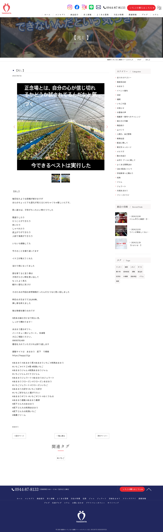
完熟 (119, 177)
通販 (133, 272)
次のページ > (102, 436)
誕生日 (140, 272)
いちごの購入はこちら (141, 7)
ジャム (119, 182)
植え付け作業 (122, 121)
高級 (117, 281)
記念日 (118, 276)
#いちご (60, 458)
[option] (60, 126)
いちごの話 (121, 103)
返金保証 (134, 276)
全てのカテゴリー (124, 77)
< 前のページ (19, 436)
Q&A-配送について (124, 168)
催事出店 (120, 138)
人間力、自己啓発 (124, 134)
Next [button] (106, 126)
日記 (119, 95)
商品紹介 (120, 125)
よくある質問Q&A (124, 164)
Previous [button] (14, 126)
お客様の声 (121, 112)
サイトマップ (113, 503)
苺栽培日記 (121, 82)
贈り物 (118, 272)
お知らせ (120, 108)
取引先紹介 (121, 156)
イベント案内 (122, 90)
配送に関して (122, 142)
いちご (133, 267)
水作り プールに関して (126, 160)
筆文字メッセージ (124, 147)
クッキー (119, 267)
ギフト (140, 267)
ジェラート (121, 186)
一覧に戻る (60, 436)
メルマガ (120, 151)
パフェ (141, 276)
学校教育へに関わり (125, 173)
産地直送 (126, 272)
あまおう (15, 427)
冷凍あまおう (122, 190)
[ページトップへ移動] (149, 489)
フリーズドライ (123, 195)
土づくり (120, 129)
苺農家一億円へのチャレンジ (129, 116)
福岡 (119, 99)
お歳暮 (125, 276)
